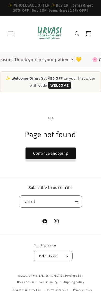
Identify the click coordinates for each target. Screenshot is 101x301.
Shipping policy (73, 282)
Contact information (27, 290)
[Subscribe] (76, 201)
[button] (10, 34)
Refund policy (48, 282)
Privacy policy (82, 290)
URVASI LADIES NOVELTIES (46, 275)
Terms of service (57, 290)
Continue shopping (50, 153)
